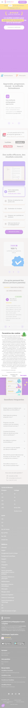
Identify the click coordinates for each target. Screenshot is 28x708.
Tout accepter (23, 375)
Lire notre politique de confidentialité (8, 370)
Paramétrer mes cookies (14, 375)
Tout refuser (4, 375)
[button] (3, 705)
